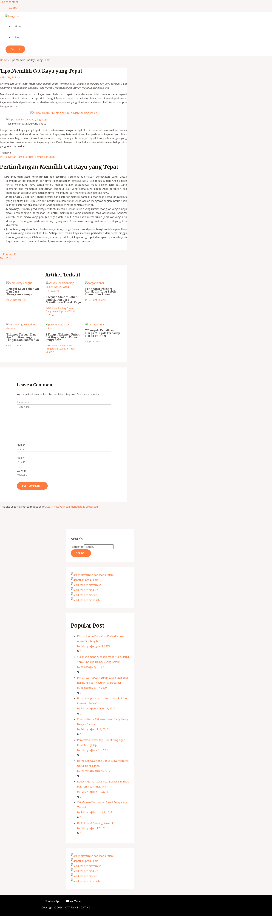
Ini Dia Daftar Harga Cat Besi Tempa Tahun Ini (27, 157)
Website (21, 471)
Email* (21, 458)
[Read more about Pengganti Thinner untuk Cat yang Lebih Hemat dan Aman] (94, 283)
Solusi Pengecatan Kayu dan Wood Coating (60, 311)
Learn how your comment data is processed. (72, 506)
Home (18, 26)
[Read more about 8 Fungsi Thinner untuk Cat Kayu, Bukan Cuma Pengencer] (63, 328)
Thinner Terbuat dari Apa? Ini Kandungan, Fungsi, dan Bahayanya (22, 337)
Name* (21, 444)
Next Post (7, 258)
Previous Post (10, 254)
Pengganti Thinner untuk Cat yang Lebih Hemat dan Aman (100, 291)
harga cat (11, 345)
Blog (17, 37)
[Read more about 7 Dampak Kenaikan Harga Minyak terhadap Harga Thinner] (94, 324)
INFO (3, 77)
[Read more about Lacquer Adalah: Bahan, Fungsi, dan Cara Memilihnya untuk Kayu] (63, 291)
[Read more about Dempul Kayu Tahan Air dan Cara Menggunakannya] (19, 283)
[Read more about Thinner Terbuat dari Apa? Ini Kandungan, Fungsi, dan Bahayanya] (24, 328)
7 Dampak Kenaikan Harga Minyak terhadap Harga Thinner (102, 333)
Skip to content (9, 2)
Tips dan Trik (19, 299)
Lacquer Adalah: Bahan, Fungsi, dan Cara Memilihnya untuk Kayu (63, 299)
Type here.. (23, 402)
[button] (12, 7)
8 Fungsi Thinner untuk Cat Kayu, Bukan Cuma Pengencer (63, 337)
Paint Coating (59, 308)
